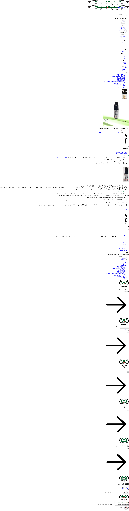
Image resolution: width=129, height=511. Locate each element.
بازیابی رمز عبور (126, 370)
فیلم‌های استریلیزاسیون (121, 75)
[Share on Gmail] (126, 142)
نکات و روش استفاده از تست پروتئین (121, 152)
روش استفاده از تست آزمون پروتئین (121, 153)
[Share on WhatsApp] (126, 135)
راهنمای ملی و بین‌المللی (121, 79)
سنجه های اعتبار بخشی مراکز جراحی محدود (120, 241)
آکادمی (125, 67)
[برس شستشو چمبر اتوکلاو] (124, 93)
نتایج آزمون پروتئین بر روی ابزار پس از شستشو (59, 157)
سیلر (124, 82)
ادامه (128, 410)
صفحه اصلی (124, 5)
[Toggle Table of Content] (128, 150)
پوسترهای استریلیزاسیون (121, 78)
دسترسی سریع (123, 72)
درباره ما (123, 71)
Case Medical (125, 229)
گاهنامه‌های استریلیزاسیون (120, 77)
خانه (128, 87)
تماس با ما (123, 70)
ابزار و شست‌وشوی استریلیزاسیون (103, 87)
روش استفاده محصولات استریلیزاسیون (118, 76)
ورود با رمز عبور (126, 328)
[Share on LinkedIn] (126, 140)
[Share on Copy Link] (126, 144)
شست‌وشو (95, 87)
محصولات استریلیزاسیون (122, 7)
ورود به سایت (127, 291)
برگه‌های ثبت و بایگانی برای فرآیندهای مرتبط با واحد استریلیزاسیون (114, 81)
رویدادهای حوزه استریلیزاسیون (121, 85)
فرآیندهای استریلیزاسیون (114, 87)
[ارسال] (126, 15)
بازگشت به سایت (126, 493)
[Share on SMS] (126, 138)
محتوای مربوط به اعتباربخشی (120, 84)
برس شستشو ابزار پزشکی (120, 74)
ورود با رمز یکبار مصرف (125, 369)
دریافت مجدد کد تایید (125, 488)
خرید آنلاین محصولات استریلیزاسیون (119, 83)
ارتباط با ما (124, 69)
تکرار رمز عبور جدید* (111, 504)
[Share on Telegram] (126, 137)
